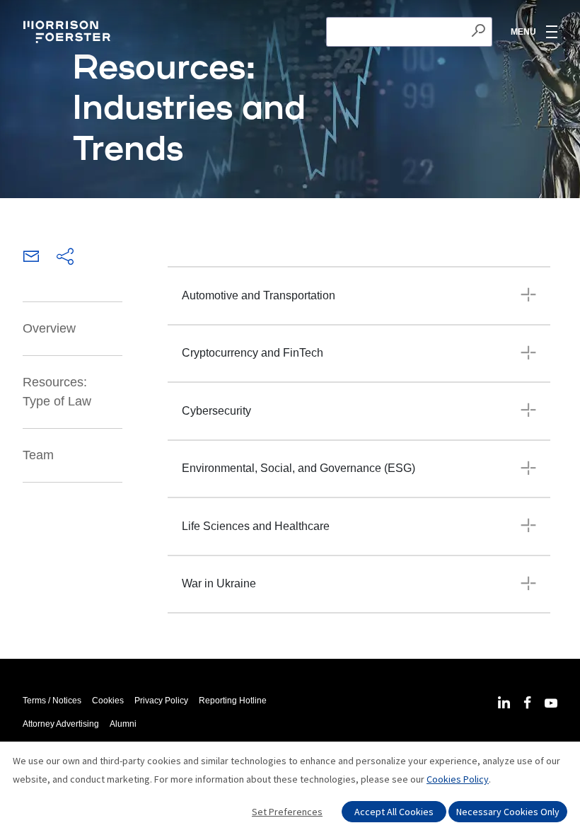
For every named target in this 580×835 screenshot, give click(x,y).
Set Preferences (287, 811)
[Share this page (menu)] (65, 257)
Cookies (108, 701)
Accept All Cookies (394, 811)
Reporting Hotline (233, 701)
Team (38, 455)
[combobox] (409, 32)
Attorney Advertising (61, 724)
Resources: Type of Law (57, 391)
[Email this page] (31, 258)
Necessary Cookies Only (507, 811)
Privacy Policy (161, 701)
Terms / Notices (52, 701)
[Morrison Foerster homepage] (69, 32)
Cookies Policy (458, 779)
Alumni (123, 724)
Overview (49, 328)
